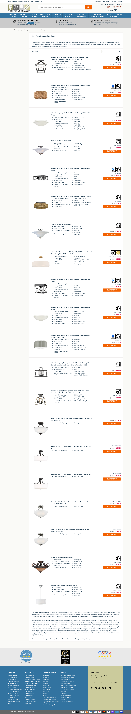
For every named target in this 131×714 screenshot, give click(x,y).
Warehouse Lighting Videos (49, 705)
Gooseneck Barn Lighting (31, 685)
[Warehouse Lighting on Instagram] (92, 688)
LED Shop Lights (11, 697)
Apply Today (97, 24)
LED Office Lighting (29, 693)
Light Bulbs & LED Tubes (68, 15)
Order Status (46, 679)
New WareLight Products (14, 701)
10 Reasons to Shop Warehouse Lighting (51, 702)
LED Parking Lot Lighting (13, 695)
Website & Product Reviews (67, 689)
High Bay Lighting (29, 675)
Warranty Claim (47, 685)
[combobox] (61, 7)
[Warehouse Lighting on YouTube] (110, 688)
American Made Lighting (67, 687)
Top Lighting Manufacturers (49, 699)
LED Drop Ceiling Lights (13, 685)
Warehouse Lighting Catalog (68, 677)
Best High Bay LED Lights (14, 699)
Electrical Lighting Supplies (67, 681)
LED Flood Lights (12, 687)
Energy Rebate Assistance (49, 697)
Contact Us (120, 1)
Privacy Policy (64, 693)
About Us (45, 695)
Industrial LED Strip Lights (31, 683)
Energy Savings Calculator (67, 701)
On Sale (9, 703)
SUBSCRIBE (115, 683)
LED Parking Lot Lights (30, 687)
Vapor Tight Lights (29, 697)
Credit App (63, 691)
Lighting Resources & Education (68, 685)
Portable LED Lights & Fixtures (32, 679)
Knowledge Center (65, 679)
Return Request (47, 689)
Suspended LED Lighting (13, 681)
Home (9, 30)
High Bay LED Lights (12, 675)
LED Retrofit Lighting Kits (81, 15)
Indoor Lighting (29, 703)
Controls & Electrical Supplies (97, 15)
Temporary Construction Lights (32, 681)
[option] (27, 23)
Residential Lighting (57, 15)
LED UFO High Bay (12, 679)
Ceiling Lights (26, 30)
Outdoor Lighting (34, 15)
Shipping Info (46, 683)
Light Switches (28, 691)
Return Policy (46, 691)
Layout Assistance (65, 683)
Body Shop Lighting (30, 699)
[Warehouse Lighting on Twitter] (99, 688)
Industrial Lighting (12, 15)
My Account (98, 1)
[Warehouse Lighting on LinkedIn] (106, 688)
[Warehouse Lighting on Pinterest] (103, 688)
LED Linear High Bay (12, 677)
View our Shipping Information (67, 24)
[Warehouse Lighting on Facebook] (96, 688)
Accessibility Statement (66, 695)
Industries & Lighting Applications (114, 15)
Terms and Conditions (66, 697)
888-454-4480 (114, 7)
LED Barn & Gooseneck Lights (15, 689)
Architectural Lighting (45, 15)
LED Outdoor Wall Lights (13, 691)
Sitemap (63, 699)
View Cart (45, 681)
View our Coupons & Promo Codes (26, 24)
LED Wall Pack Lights (13, 683)
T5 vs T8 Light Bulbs (30, 689)
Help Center (46, 675)
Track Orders (106, 1)
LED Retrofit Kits (29, 695)
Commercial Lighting (24, 15)
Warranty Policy (47, 687)
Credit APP (113, 1)
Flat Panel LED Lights (13, 693)
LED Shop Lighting (29, 677)
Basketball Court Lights (30, 701)
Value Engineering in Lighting (68, 675)
